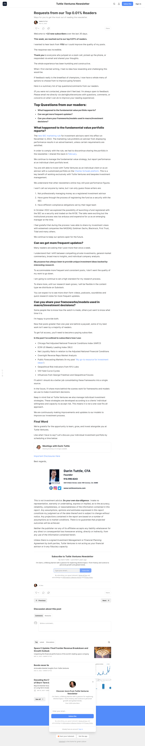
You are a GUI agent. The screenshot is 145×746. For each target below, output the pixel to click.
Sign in (138, 4)
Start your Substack (67, 736)
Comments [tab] (39, 616)
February (72, 154)
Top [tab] (36, 642)
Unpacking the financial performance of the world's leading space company (61, 654)
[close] (93, 681)
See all (38, 699)
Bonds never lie (41, 665)
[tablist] (43, 616)
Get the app (83, 736)
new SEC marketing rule (49, 136)
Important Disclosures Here (47, 456)
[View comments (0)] (43, 28)
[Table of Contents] (2, 373)
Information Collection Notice (72, 723)
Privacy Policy (88, 723)
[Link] (31, 104)
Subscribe (127, 4)
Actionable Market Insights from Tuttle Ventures (51, 668)
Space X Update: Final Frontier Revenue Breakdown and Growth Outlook (61, 649)
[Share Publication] (119, 4)
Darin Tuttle (43, 21)
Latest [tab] (42, 642)
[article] (72, 653)
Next (104, 600)
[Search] (114, 4)
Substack (62, 741)
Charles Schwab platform (87, 171)
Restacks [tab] (48, 616)
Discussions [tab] (50, 642)
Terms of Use (83, 721)
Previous (42, 600)
